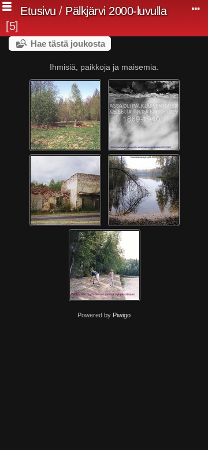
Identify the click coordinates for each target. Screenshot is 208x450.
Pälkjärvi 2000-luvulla (115, 11)
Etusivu (38, 11)
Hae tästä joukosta (68, 43)
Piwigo (122, 315)
